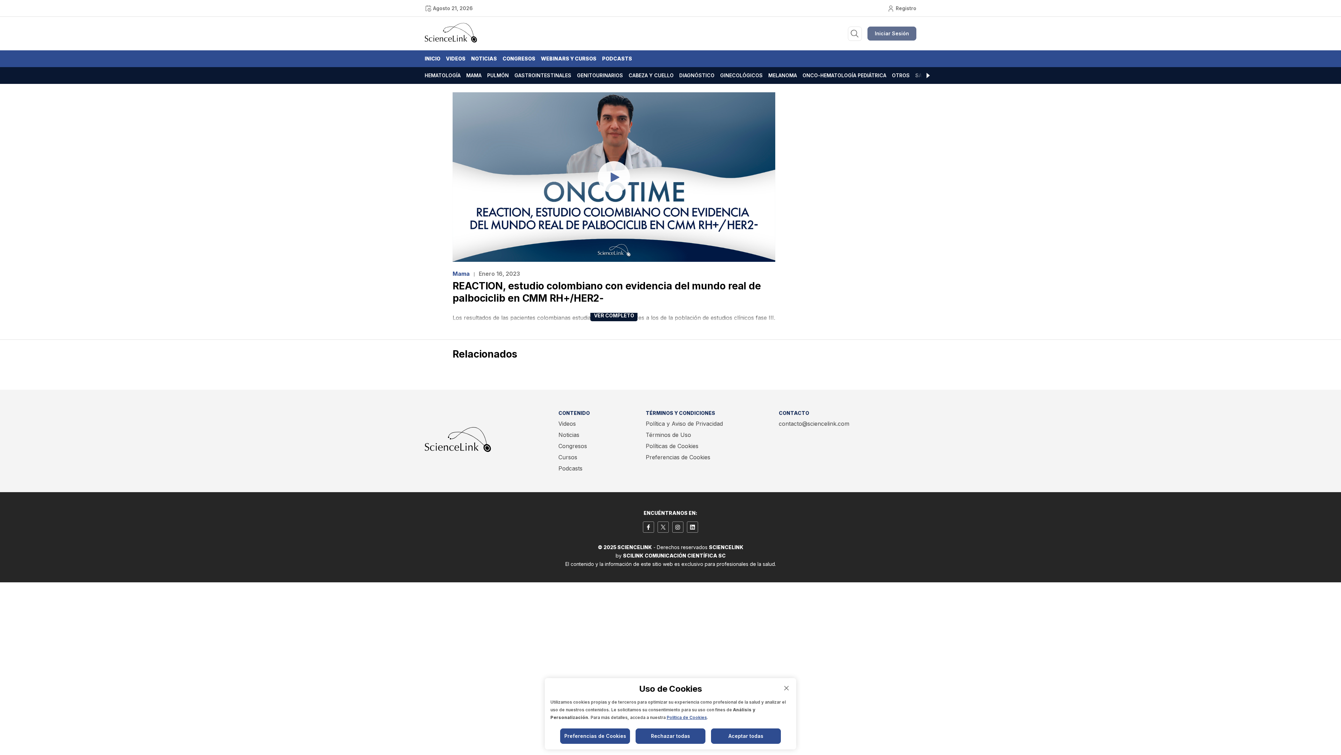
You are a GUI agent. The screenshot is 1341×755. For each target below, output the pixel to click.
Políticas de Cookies (672, 446)
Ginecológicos (741, 75)
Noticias (484, 59)
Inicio (432, 59)
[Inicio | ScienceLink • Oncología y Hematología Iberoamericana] (451, 40)
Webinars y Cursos (568, 59)
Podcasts (617, 59)
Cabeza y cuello (651, 75)
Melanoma (782, 75)
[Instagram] (677, 527)
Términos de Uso (668, 434)
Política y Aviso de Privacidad (684, 423)
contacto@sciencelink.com (814, 423)
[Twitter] (663, 527)
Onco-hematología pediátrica (844, 75)
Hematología (443, 75)
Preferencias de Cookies (678, 457)
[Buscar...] (855, 34)
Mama (474, 75)
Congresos (519, 59)
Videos (456, 59)
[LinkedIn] (692, 527)
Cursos (567, 457)
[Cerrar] (786, 688)
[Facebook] (648, 527)
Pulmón (498, 75)
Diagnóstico (697, 75)
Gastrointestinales (542, 75)
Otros (901, 75)
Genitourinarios (600, 75)
